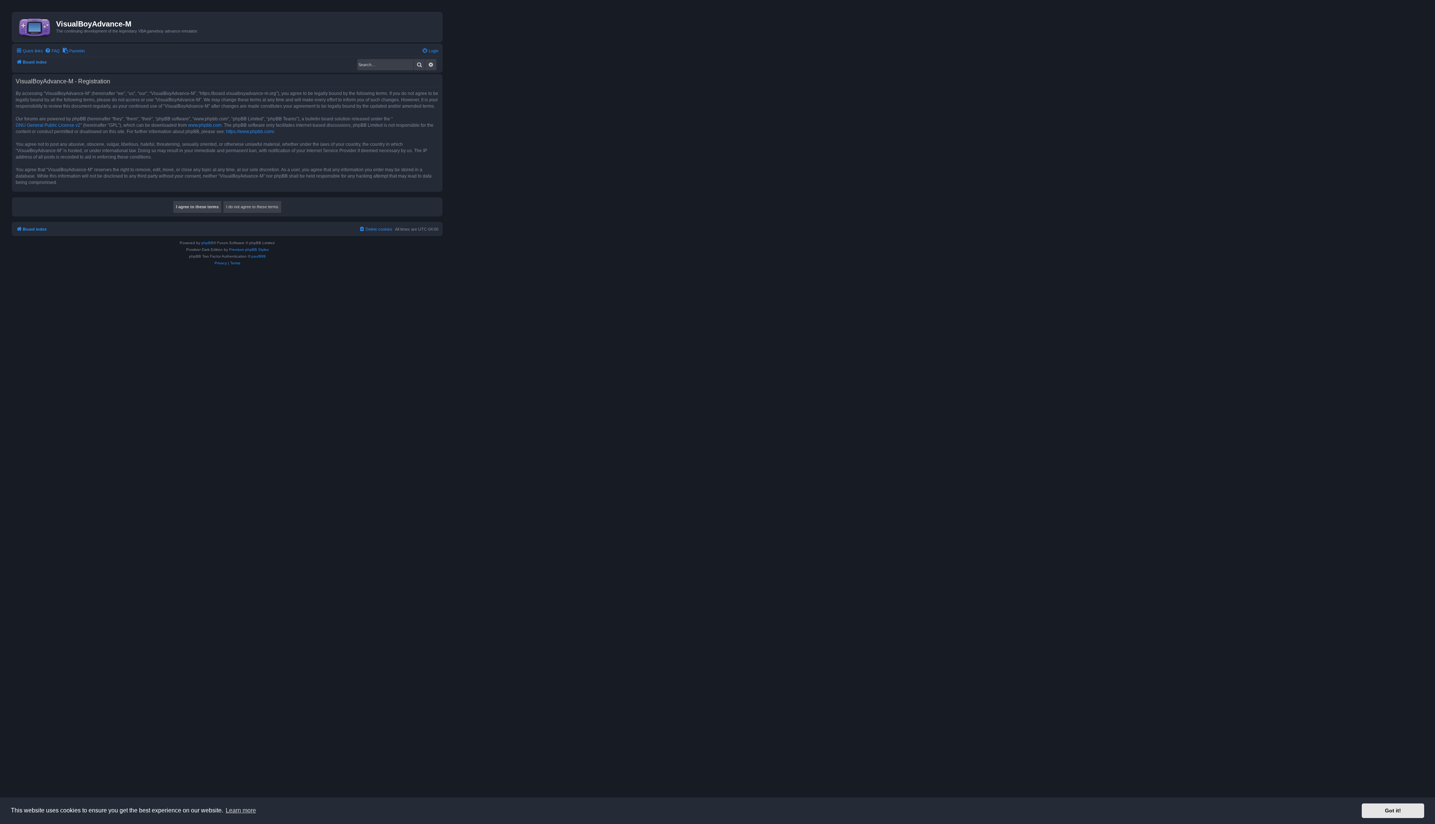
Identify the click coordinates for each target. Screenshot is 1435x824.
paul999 (258, 256)
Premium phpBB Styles (249, 249)
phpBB (207, 243)
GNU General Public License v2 (48, 125)
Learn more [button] (241, 810)
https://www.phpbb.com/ (250, 131)
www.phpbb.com (205, 125)
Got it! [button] (1393, 811)
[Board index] (35, 26)
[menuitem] (52, 50)
